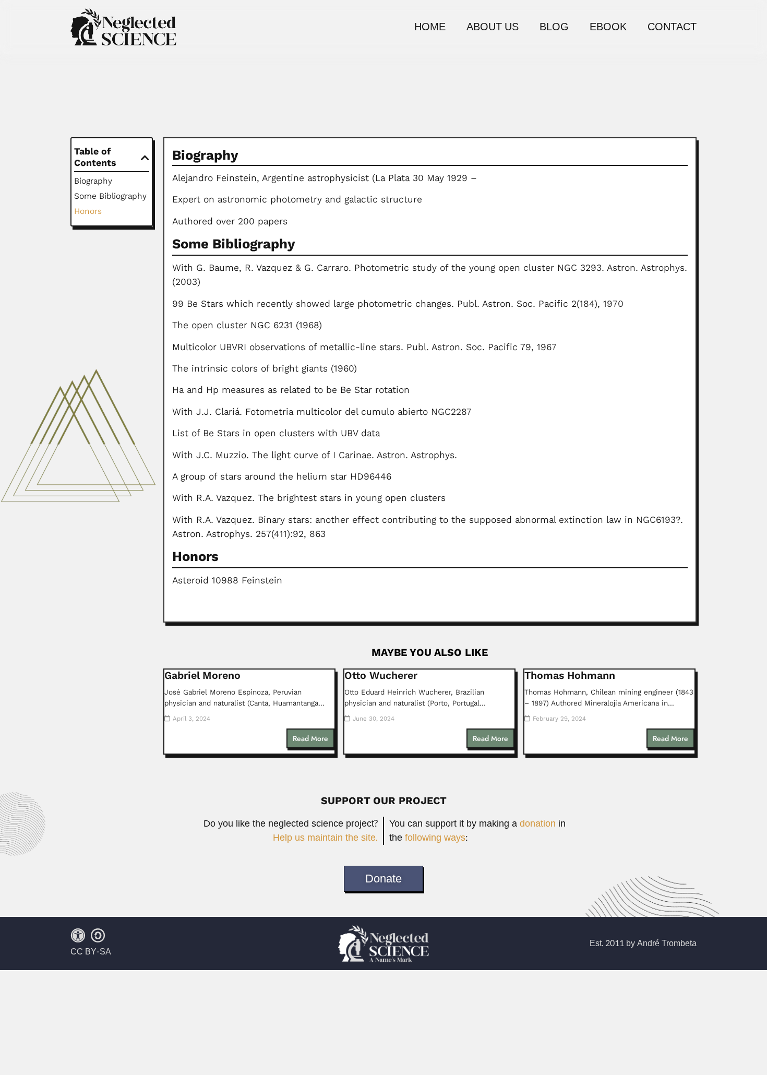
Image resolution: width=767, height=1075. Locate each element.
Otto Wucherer (380, 676)
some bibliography (110, 196)
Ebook (608, 27)
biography (93, 181)
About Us (492, 27)
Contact (672, 27)
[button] (145, 157)
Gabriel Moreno (202, 676)
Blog (554, 27)
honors (88, 211)
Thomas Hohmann (569, 676)
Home (430, 27)
